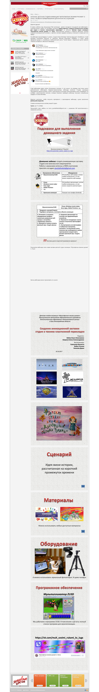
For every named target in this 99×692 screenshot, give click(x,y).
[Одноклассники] (87, 690)
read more (65, 685)
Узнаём (53, 685)
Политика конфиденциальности (37, 690)
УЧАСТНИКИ (20, 9)
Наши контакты (59, 9)
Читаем (40, 685)
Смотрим (78, 685)
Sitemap (27, 690)
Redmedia (19, 690)
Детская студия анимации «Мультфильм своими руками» (46, 22)
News (36, 14)
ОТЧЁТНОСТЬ (48, 9)
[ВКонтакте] (85, 690)
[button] (11, 83)
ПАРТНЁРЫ (40, 9)
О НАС (13, 9)
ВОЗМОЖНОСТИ (30, 9)
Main (32, 14)
